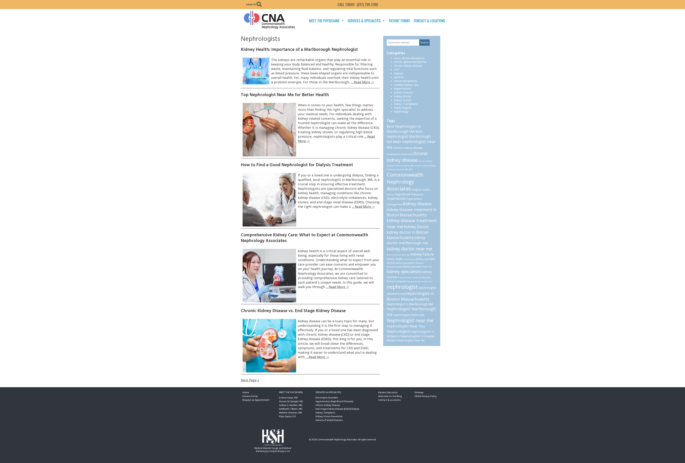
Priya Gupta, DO (287, 416)
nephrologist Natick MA (408, 315)
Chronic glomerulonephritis (410, 61)
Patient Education (388, 393)
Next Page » (250, 380)
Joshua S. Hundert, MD (290, 405)
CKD (396, 69)
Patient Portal (250, 396)
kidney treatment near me (419, 281)
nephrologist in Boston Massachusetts (410, 296)
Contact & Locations (429, 20)
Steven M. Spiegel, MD (291, 402)
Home (245, 393)
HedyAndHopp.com (279, 451)
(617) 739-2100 (367, 4)
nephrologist (402, 286)
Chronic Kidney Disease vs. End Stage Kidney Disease (293, 311)
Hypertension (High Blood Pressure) (334, 402)
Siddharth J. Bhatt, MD (290, 409)
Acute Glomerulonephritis (409, 58)
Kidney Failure (422, 254)
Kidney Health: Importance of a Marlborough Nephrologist (299, 49)
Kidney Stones (403, 100)
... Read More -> (362, 82)
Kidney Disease (403, 92)
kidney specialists (404, 271)
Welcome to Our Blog (390, 396)
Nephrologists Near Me (411, 340)
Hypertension (402, 88)
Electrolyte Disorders (327, 398)
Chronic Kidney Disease (408, 65)
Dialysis (398, 73)
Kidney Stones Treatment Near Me (414, 277)
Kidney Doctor (403, 96)
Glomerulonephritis (405, 81)
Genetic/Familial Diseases (329, 420)
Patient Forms (399, 20)
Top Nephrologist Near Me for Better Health (285, 95)
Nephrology (401, 111)
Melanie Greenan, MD (290, 413)
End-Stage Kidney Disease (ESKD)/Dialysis (337, 409)
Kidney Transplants (406, 104)
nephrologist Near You (406, 326)
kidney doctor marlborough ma (407, 240)
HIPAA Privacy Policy (426, 396)
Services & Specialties (364, 20)
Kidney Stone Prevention (329, 416)
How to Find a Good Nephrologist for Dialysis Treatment (297, 165)
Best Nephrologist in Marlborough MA (404, 129)
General (399, 77)
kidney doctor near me (409, 249)
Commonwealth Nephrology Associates (405, 181)
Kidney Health (395, 259)
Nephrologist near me (410, 320)
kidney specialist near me (417, 266)
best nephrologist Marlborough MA (409, 136)
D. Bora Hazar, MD (288, 398)
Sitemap (419, 393)
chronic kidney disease (407, 156)
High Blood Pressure (409, 194)
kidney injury (409, 259)
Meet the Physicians (324, 20)
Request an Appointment (256, 400)
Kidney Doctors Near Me (398, 255)
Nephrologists (402, 107)
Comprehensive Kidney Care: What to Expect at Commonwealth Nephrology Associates (304, 238)
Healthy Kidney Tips (406, 85)
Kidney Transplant (396, 281)
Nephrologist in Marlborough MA (410, 304)
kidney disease (417, 204)
